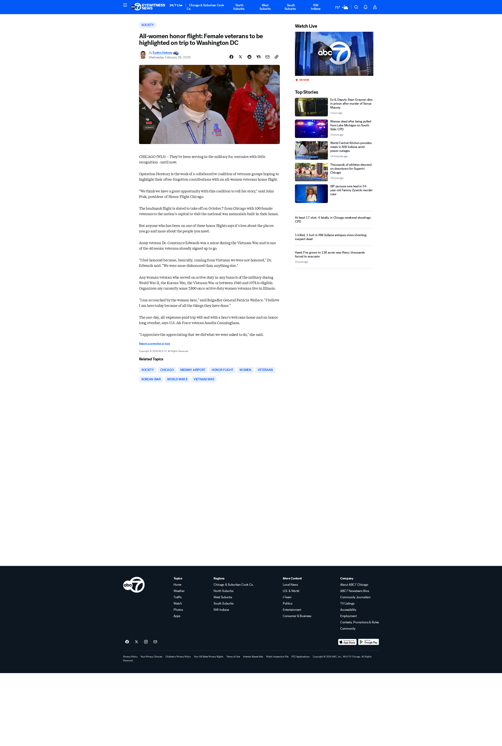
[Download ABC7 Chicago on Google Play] (368, 642)
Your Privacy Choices (151, 656)
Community (348, 628)
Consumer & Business (297, 616)
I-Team (287, 597)
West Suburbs (265, 7)
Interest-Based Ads (253, 656)
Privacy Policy (130, 656)
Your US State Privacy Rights (208, 656)
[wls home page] (134, 585)
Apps (177, 616)
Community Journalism (355, 597)
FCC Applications (301, 656)
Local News (290, 584)
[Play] (334, 54)
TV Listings (347, 603)
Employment (348, 616)
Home (177, 584)
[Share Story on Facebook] (231, 56)
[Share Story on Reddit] (249, 56)
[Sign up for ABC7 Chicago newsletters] (155, 642)
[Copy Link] (276, 56)
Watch (178, 603)
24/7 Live (176, 5)
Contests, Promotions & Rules (359, 622)
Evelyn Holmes (162, 53)
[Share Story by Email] (267, 56)
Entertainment (292, 609)
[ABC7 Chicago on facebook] (127, 642)
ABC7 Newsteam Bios (354, 591)
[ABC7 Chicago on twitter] (136, 642)
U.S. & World (291, 591)
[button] (125, 5)
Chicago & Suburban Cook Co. (205, 7)
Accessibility (348, 609)
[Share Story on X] (240, 56)
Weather (179, 591)
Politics (287, 603)
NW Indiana (315, 7)
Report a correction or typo (154, 343)
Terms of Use (233, 656)
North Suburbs (239, 7)
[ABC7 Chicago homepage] (148, 7)
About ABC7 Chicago (354, 584)
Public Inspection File (277, 656)
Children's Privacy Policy (178, 656)
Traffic (178, 597)
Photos (178, 609)
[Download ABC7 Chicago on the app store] (347, 642)
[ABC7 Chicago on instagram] (146, 642)
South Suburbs (290, 7)
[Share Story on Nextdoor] (258, 56)
